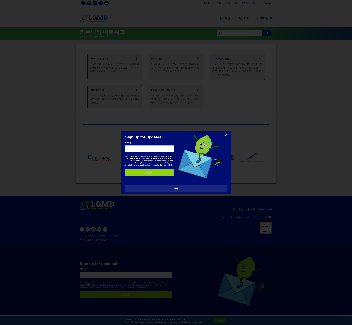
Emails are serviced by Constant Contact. (158, 165)
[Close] (225, 135)
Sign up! (149, 173)
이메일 (128, 143)
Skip (176, 188)
